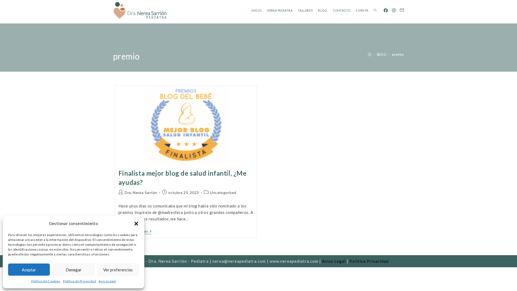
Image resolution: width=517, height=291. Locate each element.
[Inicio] (369, 54)
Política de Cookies (46, 281)
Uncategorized (223, 192)
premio (398, 54)
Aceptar (29, 269)
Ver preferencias (118, 269)
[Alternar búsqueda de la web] (375, 10)
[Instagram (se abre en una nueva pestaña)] (394, 10)
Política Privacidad (369, 261)
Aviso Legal (107, 281)
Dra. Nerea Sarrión (141, 192)
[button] (136, 223)
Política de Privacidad (79, 281)
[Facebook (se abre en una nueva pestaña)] (386, 10)
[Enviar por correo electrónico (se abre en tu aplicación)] (402, 10)
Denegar (74, 269)
